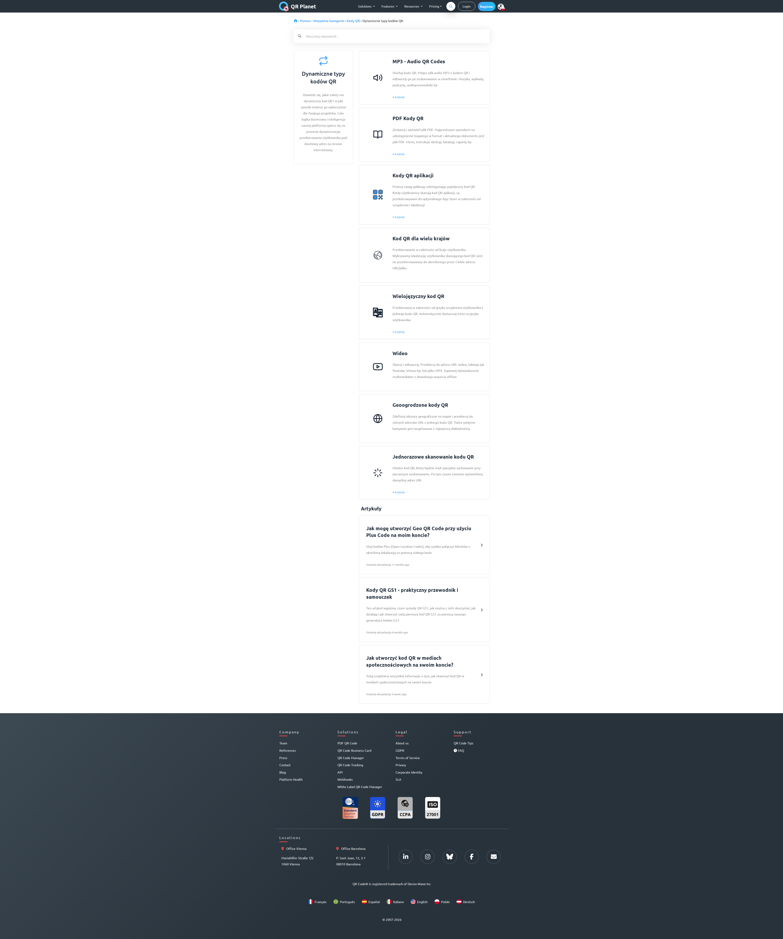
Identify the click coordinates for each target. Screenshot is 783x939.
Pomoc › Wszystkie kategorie (322, 20)
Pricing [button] (434, 6)
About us (402, 743)
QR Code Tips (463, 743)
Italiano (398, 902)
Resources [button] (412, 6)
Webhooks (345, 779)
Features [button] (388, 6)
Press (283, 758)
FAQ (460, 750)
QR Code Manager (350, 758)
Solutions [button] (365, 6)
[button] (486, 6)
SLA (398, 779)
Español (374, 902)
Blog (282, 772)
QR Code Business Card (354, 750)
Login (467, 6)
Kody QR (353, 20)
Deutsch (469, 902)
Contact (285, 765)
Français (320, 902)
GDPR (400, 750)
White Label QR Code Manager (359, 787)
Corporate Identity (409, 772)
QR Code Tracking (350, 765)
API (340, 772)
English (422, 902)
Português (347, 902)
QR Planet (303, 6)
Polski (445, 902)
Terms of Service (408, 758)
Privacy (401, 765)
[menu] (500, 6)
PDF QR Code (347, 743)
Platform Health (291, 779)
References (287, 750)
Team (283, 743)
